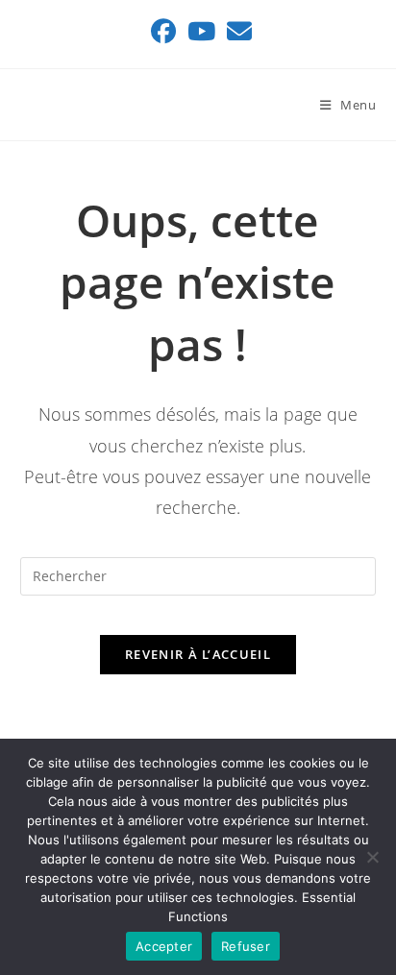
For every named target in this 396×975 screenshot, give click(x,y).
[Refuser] (372, 856)
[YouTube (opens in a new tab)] (201, 31)
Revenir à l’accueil (198, 654)
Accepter (164, 946)
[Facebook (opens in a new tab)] (163, 31)
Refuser (245, 946)
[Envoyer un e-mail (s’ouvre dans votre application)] (236, 31)
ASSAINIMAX (87, 104)
